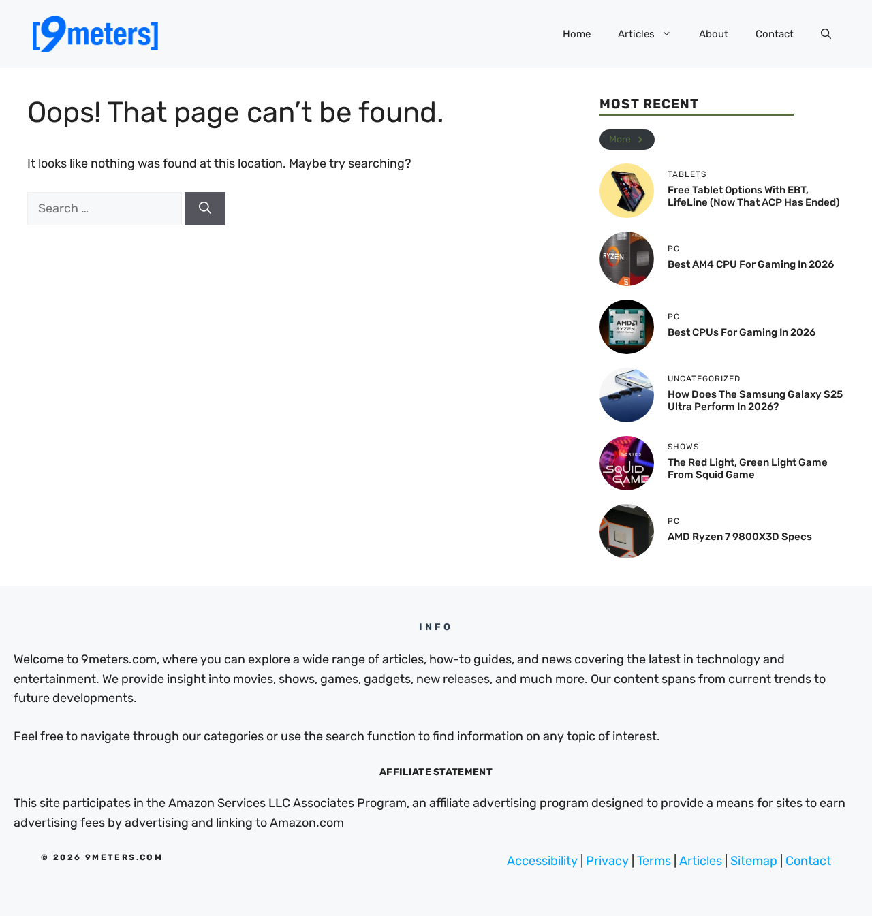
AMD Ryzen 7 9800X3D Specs (740, 537)
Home (577, 34)
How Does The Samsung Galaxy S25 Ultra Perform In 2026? (755, 400)
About (713, 34)
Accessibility (542, 860)
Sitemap (753, 860)
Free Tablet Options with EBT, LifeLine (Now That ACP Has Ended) (753, 196)
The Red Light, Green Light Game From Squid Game (748, 468)
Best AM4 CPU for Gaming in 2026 (751, 264)
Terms (654, 860)
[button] (826, 34)
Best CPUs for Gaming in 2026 (741, 332)
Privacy (607, 860)
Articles (636, 34)
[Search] (205, 208)
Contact (775, 34)
